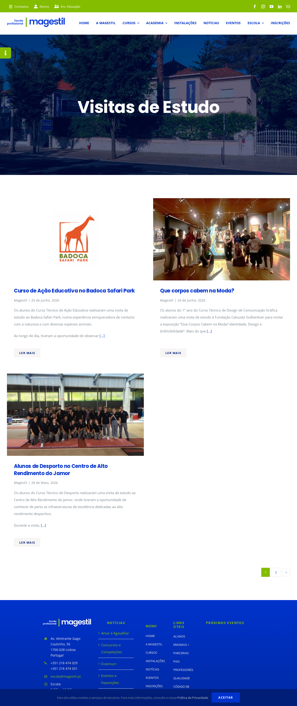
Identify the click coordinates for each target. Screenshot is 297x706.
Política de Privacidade (192, 698)
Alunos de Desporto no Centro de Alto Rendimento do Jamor (61, 470)
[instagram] (263, 6)
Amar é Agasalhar (115, 633)
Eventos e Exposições (110, 679)
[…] (102, 335)
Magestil (20, 300)
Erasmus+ (109, 663)
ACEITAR (225, 697)
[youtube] (271, 6)
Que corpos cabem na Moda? (197, 290)
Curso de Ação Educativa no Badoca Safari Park (74, 290)
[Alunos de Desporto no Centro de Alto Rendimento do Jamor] (75, 377)
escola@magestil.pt (66, 676)
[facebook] (255, 6)
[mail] (288, 6)
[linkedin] (280, 6)
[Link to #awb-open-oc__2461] (5, 53)
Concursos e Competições (111, 648)
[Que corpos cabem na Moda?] (221, 201)
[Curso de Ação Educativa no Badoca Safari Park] (75, 201)
